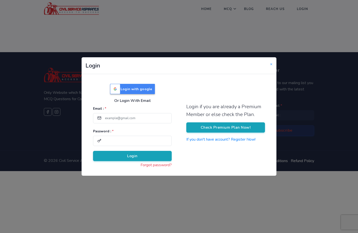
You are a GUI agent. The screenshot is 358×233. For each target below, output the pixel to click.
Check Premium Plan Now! (226, 127)
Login (132, 156)
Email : (99, 108)
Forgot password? (156, 165)
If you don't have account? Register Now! (220, 139)
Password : (103, 131)
